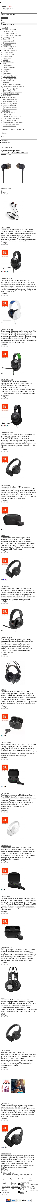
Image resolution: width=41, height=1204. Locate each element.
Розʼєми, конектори (10, 107)
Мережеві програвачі (10, 75)
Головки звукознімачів (11, 124)
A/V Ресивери (8, 52)
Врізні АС (6, 39)
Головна (5, 28)
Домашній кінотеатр (9, 50)
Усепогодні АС (8, 41)
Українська (6, 142)
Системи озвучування (10, 88)
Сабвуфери (7, 45)
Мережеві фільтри (9, 105)
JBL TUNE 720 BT (6, 846)
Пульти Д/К (7, 114)
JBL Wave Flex (5, 793)
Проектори (7, 58)
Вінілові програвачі (10, 79)
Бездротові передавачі (11, 118)
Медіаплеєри (7, 56)
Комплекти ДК (8, 62)
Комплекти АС (8, 37)
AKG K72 (3, 998)
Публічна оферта (5, 1193)
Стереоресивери (9, 67)
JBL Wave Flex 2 (5, 896)
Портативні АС (8, 48)
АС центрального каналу (12, 35)
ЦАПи (5, 71)
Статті (4, 133)
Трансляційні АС (9, 90)
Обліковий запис (34, 1185)
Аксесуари (6, 111)
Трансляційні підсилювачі (12, 92)
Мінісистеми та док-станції (12, 84)
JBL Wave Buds (5, 536)
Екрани (5, 60)
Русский (5, 140)
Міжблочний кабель (10, 101)
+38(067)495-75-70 (8, 9)
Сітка (9, 154)
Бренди (13, 1183)
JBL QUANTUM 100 (6, 278)
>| (13, 1173)
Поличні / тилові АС (10, 33)
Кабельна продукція (9, 97)
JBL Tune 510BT (5, 485)
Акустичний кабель (10, 99)
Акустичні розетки (10, 109)
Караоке (6, 82)
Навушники (7, 73)
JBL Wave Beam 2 (6, 742)
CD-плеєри (7, 69)
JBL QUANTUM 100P (7, 329)
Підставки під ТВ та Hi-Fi (12, 116)
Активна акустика (9, 46)
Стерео (4, 63)
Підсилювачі (7, 65)
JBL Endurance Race (6, 947)
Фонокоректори (8, 80)
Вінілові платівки (9, 126)
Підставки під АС (9, 112)
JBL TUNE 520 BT (6, 586)
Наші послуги (5, 1184)
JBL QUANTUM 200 (6, 637)
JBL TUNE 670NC (6, 1154)
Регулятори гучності (10, 120)
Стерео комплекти (9, 77)
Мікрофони (7, 96)
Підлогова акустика (10, 31)
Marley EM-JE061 (6, 188)
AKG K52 (3, 690)
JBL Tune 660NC (5, 1050)
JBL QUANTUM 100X (7, 380)
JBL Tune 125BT (5, 228)
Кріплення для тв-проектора (13, 122)
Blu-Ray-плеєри (8, 54)
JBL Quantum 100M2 (7, 432)
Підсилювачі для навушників (13, 86)
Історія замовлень (34, 1189)
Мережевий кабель (10, 103)
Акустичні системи (9, 29)
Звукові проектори (9, 43)
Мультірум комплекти (11, 94)
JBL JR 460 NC (5, 1103)
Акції (13, 1185)
